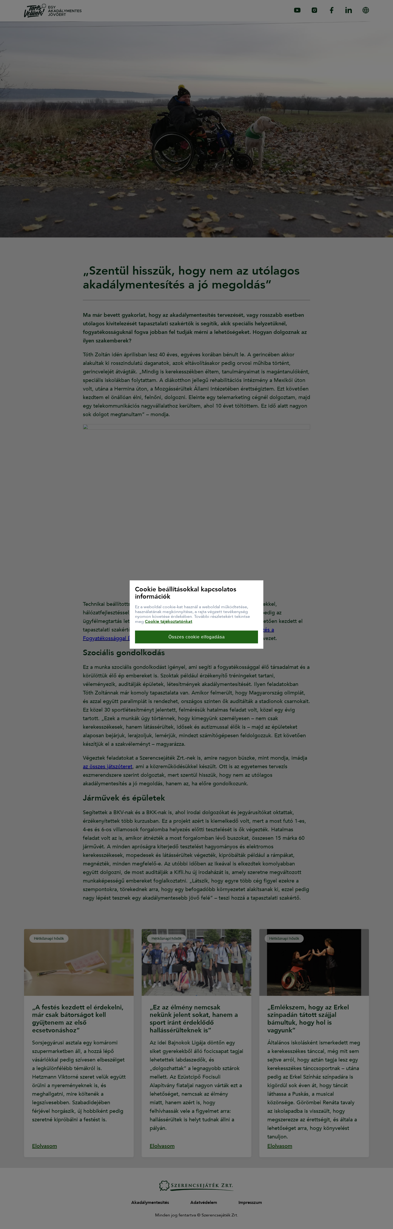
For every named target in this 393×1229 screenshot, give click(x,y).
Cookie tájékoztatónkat (168, 621)
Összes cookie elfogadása (196, 637)
